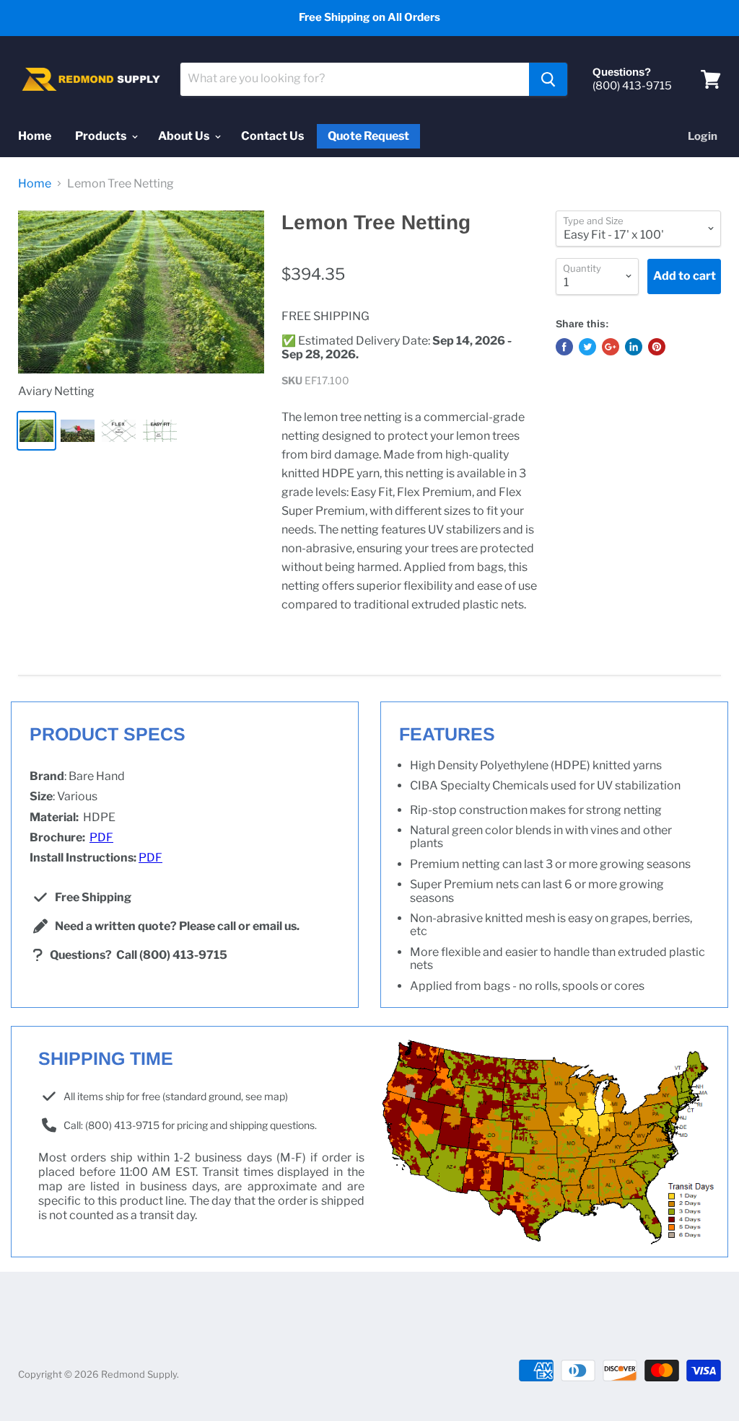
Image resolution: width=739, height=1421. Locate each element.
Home (34, 136)
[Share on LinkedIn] (633, 346)
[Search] (548, 79)
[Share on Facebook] (564, 346)
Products (101, 136)
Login (702, 136)
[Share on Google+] (610, 346)
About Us (184, 136)
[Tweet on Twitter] (587, 346)
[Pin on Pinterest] (656, 346)
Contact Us (272, 136)
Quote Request (368, 136)
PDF (101, 837)
